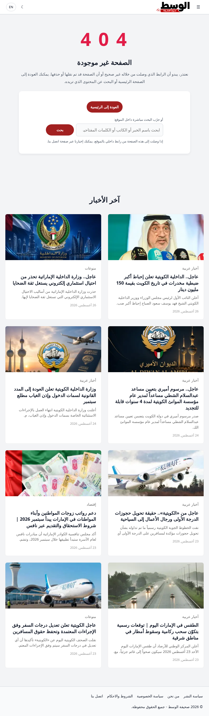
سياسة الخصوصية (150, 696)
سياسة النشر (193, 696)
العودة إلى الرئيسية (104, 106)
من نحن (173, 696)
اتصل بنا (97, 696)
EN (11, 7)
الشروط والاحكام (120, 696)
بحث (60, 129)
